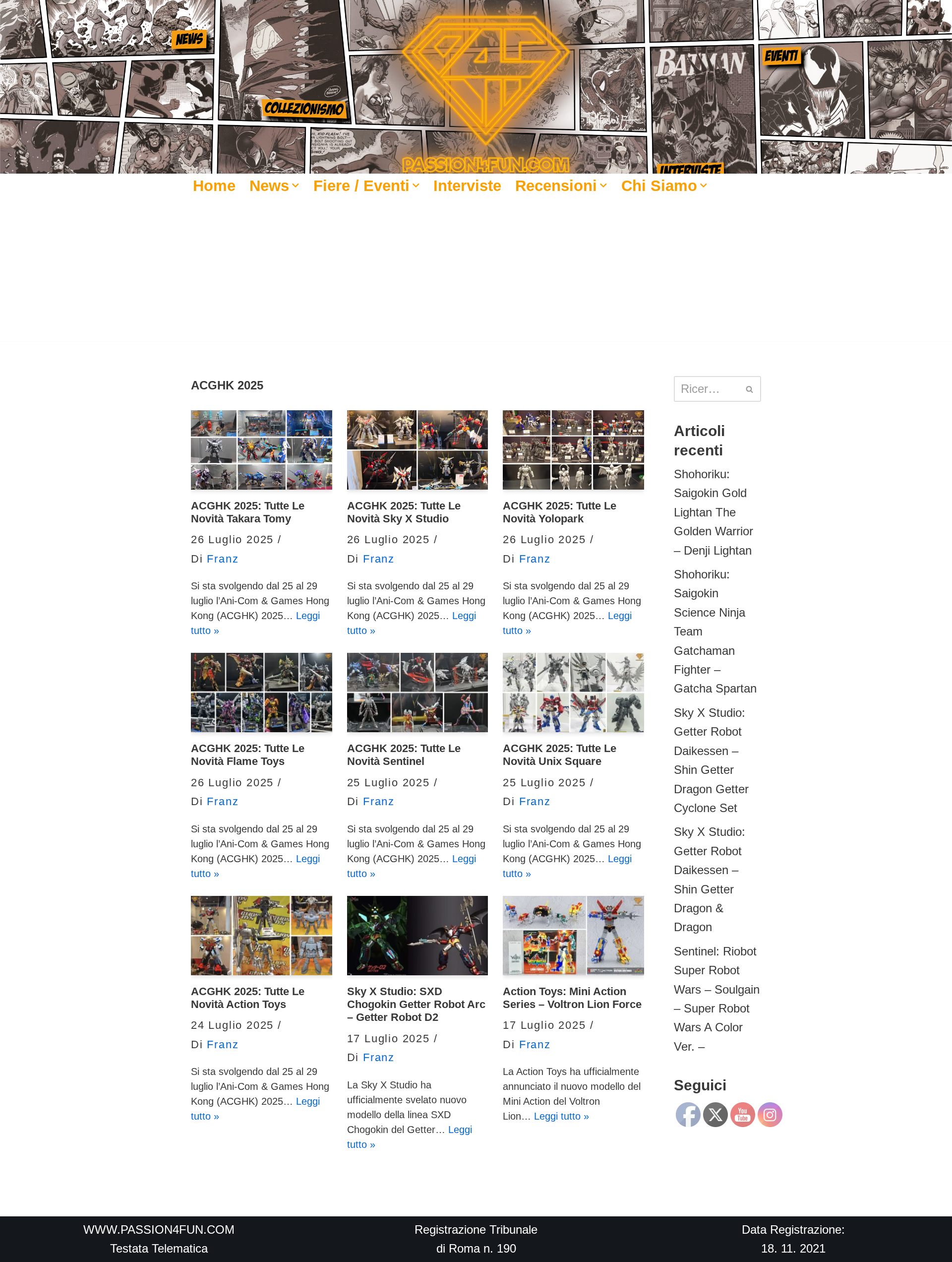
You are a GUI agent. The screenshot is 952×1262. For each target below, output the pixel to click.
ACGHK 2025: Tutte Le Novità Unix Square (559, 754)
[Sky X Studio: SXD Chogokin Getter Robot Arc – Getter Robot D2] (417, 935)
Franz (222, 559)
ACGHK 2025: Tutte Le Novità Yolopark (559, 512)
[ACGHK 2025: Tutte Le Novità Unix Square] (573, 692)
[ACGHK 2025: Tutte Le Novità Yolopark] (573, 450)
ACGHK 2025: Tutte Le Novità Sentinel (404, 754)
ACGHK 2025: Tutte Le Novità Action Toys (247, 997)
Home (214, 185)
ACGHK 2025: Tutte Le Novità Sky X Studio (404, 512)
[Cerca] (750, 389)
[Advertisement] (476, 271)
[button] (295, 185)
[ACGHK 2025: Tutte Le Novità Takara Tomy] (261, 450)
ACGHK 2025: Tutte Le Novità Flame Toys (247, 754)
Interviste (467, 185)
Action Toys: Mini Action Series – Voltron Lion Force (572, 997)
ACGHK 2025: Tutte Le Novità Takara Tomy (247, 512)
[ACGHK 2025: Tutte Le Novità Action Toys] (261, 935)
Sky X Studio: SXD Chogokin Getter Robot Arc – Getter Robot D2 (416, 1004)
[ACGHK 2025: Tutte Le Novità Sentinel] (417, 692)
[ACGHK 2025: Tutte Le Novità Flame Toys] (261, 692)
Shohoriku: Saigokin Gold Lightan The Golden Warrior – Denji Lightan (713, 512)
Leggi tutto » (561, 1116)
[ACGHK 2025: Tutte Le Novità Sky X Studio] (417, 450)
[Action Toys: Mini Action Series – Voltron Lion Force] (573, 935)
